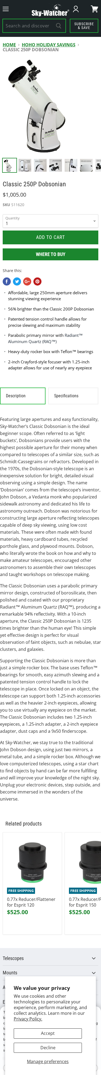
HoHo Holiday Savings (48, 44)
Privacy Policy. (28, 1019)
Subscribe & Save (84, 26)
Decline (47, 1048)
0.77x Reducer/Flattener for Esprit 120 (31, 902)
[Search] (59, 26)
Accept (48, 1033)
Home (9, 44)
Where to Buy (50, 254)
